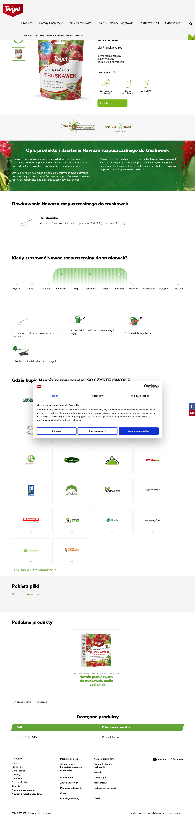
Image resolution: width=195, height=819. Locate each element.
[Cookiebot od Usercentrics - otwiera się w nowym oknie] (146, 386)
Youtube (162, 759)
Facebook (177, 759)
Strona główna (27, 35)
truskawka (42, 702)
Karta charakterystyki (26, 594)
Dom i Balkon (19, 771)
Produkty (27, 23)
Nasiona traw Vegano (23, 790)
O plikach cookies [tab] (140, 396)
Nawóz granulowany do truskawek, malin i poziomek (96, 680)
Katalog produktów (104, 759)
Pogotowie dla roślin (71, 788)
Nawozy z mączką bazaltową (27, 794)
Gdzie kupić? (173, 23)
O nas (63, 793)
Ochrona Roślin (20, 782)
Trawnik (16, 786)
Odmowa (56, 431)
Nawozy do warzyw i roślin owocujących (96, 673)
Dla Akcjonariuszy (69, 798)
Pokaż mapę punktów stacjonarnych (33, 570)
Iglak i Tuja (17, 767)
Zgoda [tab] (55, 396)
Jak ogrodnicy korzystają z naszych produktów (71, 767)
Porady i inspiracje (51, 23)
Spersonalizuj (96, 431)
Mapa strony (100, 783)
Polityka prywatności (105, 788)
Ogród (15, 763)
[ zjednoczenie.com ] (174, 813)
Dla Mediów (66, 777)
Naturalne (17, 778)
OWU (97, 798)
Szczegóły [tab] (97, 396)
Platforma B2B (149, 23)
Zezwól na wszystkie (138, 431)
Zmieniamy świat (80, 23)
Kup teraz (106, 103)
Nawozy (16, 774)
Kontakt (98, 772)
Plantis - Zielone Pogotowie (115, 23)
